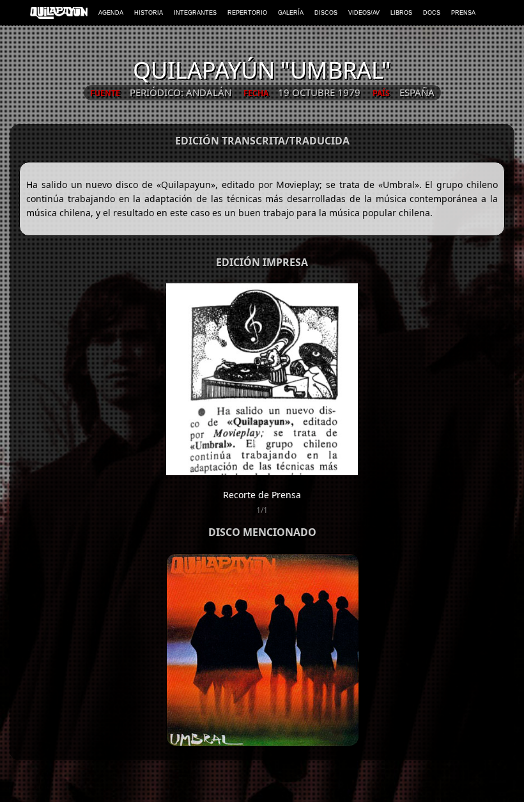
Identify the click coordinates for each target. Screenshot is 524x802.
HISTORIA (148, 13)
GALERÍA (291, 13)
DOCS (431, 13)
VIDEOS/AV (364, 13)
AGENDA (110, 13)
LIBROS (401, 13)
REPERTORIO (247, 13)
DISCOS (325, 13)
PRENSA (463, 13)
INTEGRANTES (195, 13)
